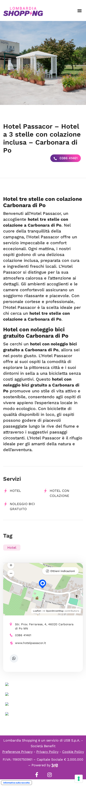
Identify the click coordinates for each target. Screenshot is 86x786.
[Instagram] (49, 774)
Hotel (11, 548)
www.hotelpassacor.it (30, 643)
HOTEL (15, 491)
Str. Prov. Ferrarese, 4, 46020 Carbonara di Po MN (44, 626)
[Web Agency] (55, 765)
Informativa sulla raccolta (16, 782)
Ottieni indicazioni (62, 571)
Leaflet (37, 611)
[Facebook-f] (36, 774)
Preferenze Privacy (17, 752)
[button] (79, 10)
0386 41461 (67, 158)
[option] (43, 63)
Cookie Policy (73, 752)
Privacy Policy (47, 752)
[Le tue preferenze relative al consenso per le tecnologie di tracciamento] (79, 779)
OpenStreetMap (55, 611)
